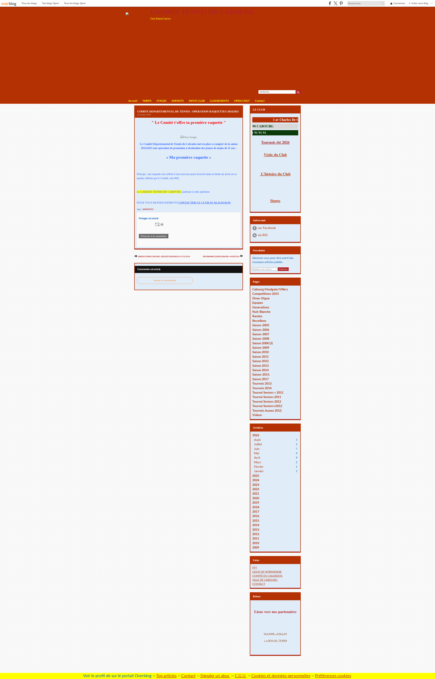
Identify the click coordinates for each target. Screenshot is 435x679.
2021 (255, 493)
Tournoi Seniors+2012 (267, 406)
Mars (257, 462)
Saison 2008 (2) (262, 343)
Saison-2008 (260, 338)
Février (259, 466)
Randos (257, 316)
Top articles (166, 676)
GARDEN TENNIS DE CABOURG (202, 12)
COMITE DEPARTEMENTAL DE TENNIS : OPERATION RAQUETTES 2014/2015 (188, 111)
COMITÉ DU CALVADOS (267, 576)
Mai (256, 453)
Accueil (132, 101)
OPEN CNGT (242, 101)
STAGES (161, 101)
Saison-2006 (260, 329)
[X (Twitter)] (335, 3)
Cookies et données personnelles (280, 676)
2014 (255, 525)
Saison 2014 (260, 370)
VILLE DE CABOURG (264, 580)
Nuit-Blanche (261, 311)
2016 (255, 516)
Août (257, 439)
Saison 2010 (260, 352)
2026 (255, 435)
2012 (255, 534)
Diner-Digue (261, 298)
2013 (255, 529)
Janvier (259, 471)
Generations (260, 307)
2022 (255, 489)
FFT (254, 567)
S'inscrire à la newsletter (154, 236)
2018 (255, 507)
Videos (257, 415)
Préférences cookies (333, 676)
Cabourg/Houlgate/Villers (270, 289)
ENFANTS (178, 101)
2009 (255, 547)
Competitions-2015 (265, 293)
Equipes (257, 302)
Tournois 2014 (262, 388)
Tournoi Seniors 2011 (266, 397)
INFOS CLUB (197, 101)
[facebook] (330, 3)
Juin (256, 449)
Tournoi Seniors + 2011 (267, 392)
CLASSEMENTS (219, 101)
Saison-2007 (260, 334)
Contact (260, 101)
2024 (255, 480)
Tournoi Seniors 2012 (266, 401)
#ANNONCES (148, 209)
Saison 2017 (260, 379)
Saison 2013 (260, 365)
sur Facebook (267, 228)
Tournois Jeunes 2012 (267, 410)
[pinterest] (341, 3)
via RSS (263, 235)
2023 (255, 484)
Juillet (258, 444)
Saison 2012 (260, 361)
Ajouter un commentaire (165, 280)
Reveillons (259, 320)
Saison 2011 (260, 356)
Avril (257, 457)
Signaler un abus (215, 676)
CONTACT (258, 584)
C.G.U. (241, 676)
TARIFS (146, 101)
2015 (255, 520)
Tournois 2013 (262, 383)
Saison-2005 (260, 325)
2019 (255, 502)
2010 (255, 543)
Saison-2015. (261, 374)
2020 (255, 498)
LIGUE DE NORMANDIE (267, 571)
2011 (255, 538)
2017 (255, 511)
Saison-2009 (260, 347)
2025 (255, 475)
